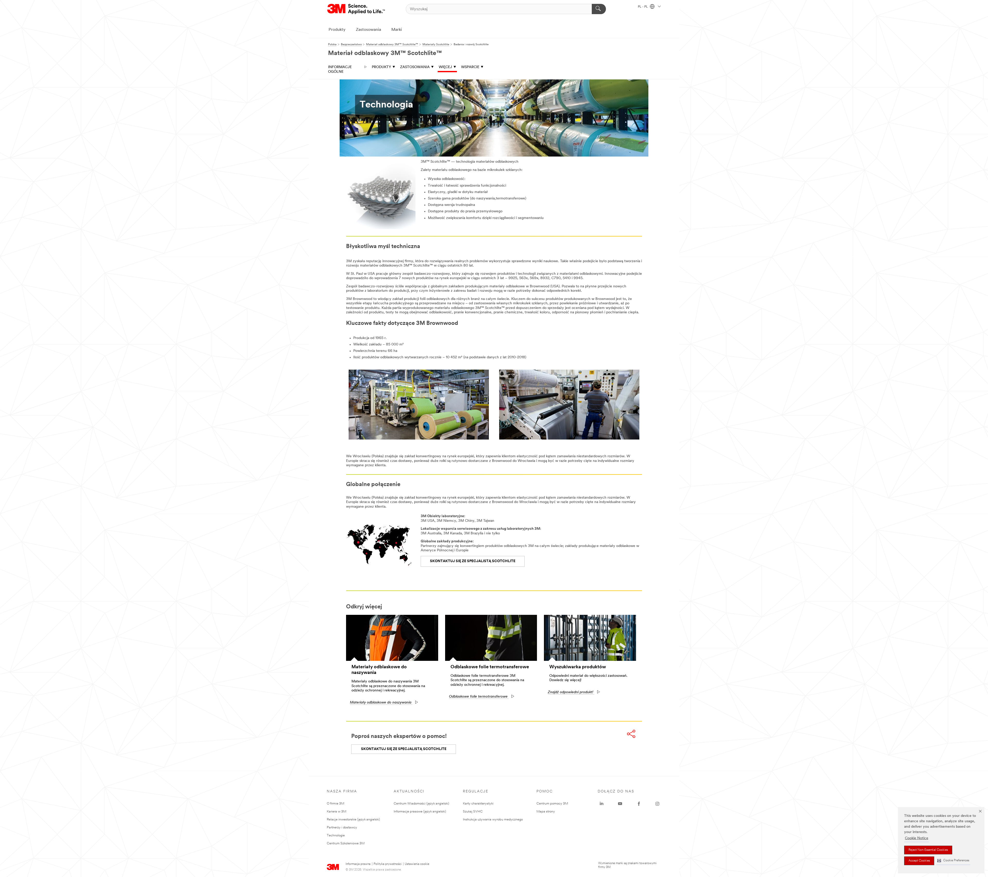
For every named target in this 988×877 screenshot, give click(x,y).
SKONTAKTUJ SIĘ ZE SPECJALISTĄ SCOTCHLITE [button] (403, 749)
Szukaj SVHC (473, 811)
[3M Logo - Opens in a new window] (356, 9)
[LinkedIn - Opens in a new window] (601, 804)
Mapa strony (545, 811)
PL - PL (643, 6)
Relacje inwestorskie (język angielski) (353, 819)
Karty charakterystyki (478, 803)
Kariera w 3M (336, 811)
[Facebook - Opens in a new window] (639, 804)
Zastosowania (368, 30)
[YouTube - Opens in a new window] (620, 804)
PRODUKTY (381, 67)
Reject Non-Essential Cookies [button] (928, 850)
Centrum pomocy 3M (552, 803)
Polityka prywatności (388, 864)
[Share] (631, 733)
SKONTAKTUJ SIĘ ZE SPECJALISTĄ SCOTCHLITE (472, 561)
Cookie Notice (916, 838)
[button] (953, 860)
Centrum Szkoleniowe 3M (346, 843)
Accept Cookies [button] (919, 860)
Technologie (336, 835)
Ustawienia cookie (417, 864)
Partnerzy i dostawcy (342, 827)
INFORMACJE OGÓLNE (340, 69)
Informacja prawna (358, 864)
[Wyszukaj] (599, 9)
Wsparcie (470, 67)
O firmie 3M (335, 803)
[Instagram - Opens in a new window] (657, 804)
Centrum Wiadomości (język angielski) (421, 803)
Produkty (337, 30)
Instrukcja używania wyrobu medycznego (493, 819)
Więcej (445, 67)
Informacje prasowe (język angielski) (420, 811)
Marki (396, 30)
